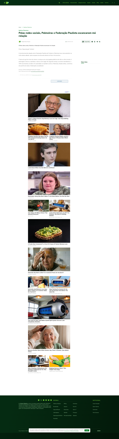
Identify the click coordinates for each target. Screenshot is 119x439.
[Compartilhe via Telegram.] (97, 41)
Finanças (75, 412)
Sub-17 (74, 409)
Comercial (95, 409)
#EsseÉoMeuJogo (49, 78)
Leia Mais (59, 81)
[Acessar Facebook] (46, 400)
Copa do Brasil (56, 409)
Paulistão (55, 418)
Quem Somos (96, 406)
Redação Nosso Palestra (26, 41)
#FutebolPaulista (57, 78)
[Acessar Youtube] (48, 400)
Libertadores (56, 412)
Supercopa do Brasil (57, 415)
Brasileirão (55, 406)
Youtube (93, 2)
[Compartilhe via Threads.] (94, 41)
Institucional (96, 400)
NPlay (98, 2)
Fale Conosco (96, 412)
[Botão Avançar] (114, 2)
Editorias (55, 400)
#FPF (43, 78)
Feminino (106, 2)
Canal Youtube (96, 403)
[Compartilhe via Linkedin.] (99, 41)
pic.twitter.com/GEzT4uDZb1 (37, 71)
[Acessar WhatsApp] (38, 400)
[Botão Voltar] (112, 2)
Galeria (65, 406)
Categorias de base (82, 2)
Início (20, 27)
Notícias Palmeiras (27, 27)
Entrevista (66, 409)
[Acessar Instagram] (43, 400)
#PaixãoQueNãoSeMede (66, 78)
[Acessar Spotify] (51, 400)
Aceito (86, 430)
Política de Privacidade (74, 430)
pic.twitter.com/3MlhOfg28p (25, 80)
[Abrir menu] (4, 2)
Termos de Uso (67, 430)
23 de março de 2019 (36, 75)
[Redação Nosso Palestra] (20, 41)
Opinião (101, 2)
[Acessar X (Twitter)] (41, 400)
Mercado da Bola (73, 2)
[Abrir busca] (59, 2)
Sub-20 (74, 406)
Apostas (88, 2)
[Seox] (98, 431)
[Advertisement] (59, 16)
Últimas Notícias (66, 2)
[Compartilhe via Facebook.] (92, 41)
